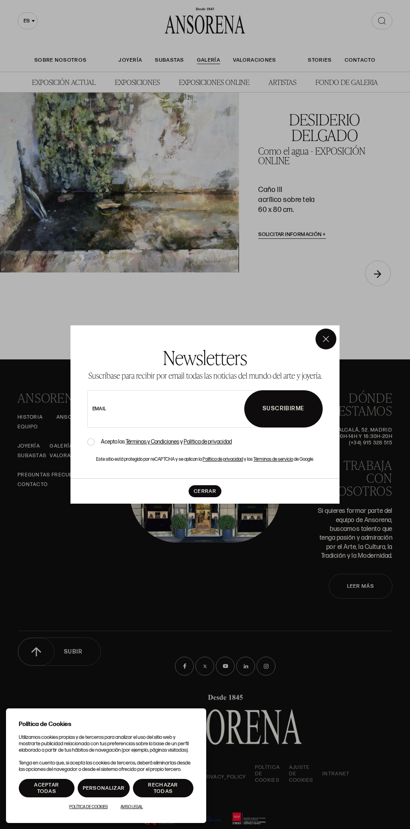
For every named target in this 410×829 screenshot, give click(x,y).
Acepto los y (166, 442)
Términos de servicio (273, 459)
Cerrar (205, 491)
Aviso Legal (132, 807)
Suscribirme (283, 408)
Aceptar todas (46, 788)
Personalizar (104, 788)
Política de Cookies (88, 807)
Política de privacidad (208, 441)
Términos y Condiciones (152, 441)
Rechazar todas (163, 788)
